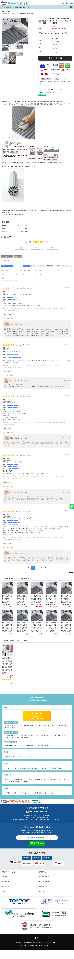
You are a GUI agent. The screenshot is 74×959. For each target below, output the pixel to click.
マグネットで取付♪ (11, 793)
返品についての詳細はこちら (47, 92)
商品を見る (10, 684)
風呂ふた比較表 (44, 881)
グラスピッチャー (26, 793)
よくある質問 (6, 881)
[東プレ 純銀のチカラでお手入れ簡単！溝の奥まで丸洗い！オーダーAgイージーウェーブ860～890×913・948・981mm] (51, 615)
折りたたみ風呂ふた (42, 726)
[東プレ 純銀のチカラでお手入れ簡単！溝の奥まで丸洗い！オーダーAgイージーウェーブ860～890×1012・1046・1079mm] (22, 588)
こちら (52, 80)
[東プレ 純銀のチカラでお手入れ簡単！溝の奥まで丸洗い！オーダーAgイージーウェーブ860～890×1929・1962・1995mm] (51, 588)
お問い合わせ (43, 886)
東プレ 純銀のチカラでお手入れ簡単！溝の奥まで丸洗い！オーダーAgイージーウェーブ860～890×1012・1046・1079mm (22, 599)
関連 (60, 768)
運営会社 (18, 943)
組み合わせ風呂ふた (27, 726)
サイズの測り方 (44, 877)
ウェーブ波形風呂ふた (59, 726)
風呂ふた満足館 (6, 11)
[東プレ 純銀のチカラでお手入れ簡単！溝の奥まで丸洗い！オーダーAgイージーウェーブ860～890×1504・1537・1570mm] (66, 615)
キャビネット (44, 768)
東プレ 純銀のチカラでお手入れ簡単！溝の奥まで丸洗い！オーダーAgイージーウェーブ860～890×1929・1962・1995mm (51, 599)
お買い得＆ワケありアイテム (44, 793)
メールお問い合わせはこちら (37, 838)
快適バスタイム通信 (8, 872)
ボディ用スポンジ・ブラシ (57, 779)
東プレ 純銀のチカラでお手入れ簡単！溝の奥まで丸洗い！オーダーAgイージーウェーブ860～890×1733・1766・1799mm (36, 599)
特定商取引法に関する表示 (32, 943)
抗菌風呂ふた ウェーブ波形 (10, 13)
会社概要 (5, 877)
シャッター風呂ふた (11, 726)
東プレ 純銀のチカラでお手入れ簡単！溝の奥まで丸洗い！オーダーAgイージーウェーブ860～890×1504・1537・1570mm (66, 627)
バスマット (8, 781)
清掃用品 (18, 781)
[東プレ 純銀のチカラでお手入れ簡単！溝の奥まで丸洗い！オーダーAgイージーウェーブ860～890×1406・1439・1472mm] (7, 615)
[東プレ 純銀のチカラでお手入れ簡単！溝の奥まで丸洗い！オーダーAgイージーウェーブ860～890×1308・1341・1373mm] (66, 588)
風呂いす (8, 779)
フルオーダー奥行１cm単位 (27, 13)
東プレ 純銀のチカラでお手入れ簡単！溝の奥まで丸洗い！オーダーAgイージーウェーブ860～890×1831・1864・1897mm (7, 599)
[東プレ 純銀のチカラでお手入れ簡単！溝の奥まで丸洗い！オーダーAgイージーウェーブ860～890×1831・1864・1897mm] (7, 588)
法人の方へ (42, 891)
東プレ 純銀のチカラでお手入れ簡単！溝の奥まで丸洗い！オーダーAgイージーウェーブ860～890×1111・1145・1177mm (36, 627)
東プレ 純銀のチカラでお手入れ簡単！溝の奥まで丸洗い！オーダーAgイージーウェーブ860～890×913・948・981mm (51, 627)
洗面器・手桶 (17, 779)
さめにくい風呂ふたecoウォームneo (17, 737)
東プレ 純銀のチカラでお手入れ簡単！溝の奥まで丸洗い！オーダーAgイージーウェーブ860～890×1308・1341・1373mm (66, 599)
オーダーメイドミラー (12, 768)
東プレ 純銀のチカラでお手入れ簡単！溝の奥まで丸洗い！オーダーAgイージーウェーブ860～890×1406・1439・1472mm (7, 627)
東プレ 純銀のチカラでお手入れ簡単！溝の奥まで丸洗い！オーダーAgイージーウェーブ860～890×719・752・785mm (22, 627)
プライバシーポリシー (51, 943)
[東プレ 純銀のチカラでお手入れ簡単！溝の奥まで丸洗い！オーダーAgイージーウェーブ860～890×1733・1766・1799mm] (37, 588)
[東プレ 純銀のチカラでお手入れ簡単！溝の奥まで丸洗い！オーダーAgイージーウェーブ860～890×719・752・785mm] (22, 615)
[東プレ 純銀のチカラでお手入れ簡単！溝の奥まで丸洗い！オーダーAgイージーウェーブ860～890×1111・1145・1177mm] (37, 615)
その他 (25, 781)
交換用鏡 (35, 768)
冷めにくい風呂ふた (11, 728)
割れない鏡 (25, 768)
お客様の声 (5, 886)
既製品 (54, 768)
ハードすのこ (19, 757)
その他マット (30, 757)
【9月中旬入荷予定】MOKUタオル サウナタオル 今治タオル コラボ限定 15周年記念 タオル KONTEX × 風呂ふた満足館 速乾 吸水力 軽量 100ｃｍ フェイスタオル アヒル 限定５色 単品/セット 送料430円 (7, 665)
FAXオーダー (6, 891)
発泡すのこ (8, 757)
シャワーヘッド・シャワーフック (35, 779)
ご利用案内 (42, 872)
